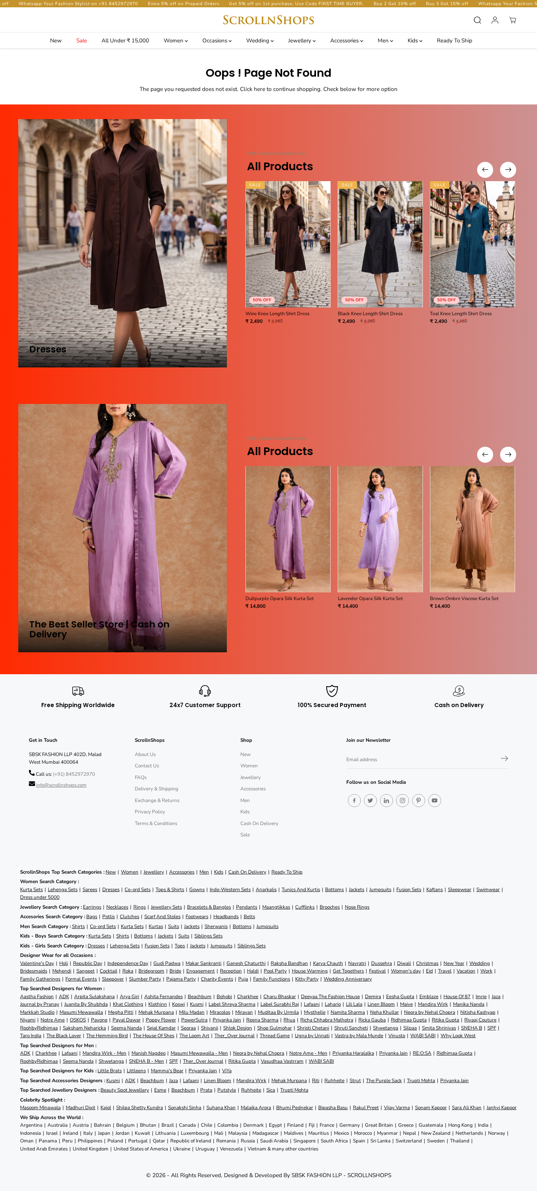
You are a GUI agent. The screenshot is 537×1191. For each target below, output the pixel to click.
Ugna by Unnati (312, 1035)
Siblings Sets (208, 935)
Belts (249, 916)
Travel (445, 970)
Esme (160, 1090)
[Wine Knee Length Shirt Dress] (288, 244)
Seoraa (188, 1027)
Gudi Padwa (166, 963)
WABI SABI (422, 1035)
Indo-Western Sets (230, 889)
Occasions (215, 40)
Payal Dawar (127, 1019)
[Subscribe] (504, 760)
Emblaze (428, 996)
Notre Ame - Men (308, 1053)
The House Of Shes (153, 1035)
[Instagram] (403, 801)
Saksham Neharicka (84, 1027)
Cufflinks (305, 907)
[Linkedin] (386, 801)
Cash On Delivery (259, 823)
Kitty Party (307, 979)
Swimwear (488, 889)
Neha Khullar (384, 1012)
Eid (429, 970)
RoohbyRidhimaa (39, 1027)
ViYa (227, 1070)
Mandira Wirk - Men (104, 1053)
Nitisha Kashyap (477, 1012)
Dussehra (381, 963)
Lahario (333, 1004)
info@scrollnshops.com (61, 785)
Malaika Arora (256, 1107)
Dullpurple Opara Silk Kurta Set (279, 598)
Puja (243, 979)
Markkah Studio (37, 1012)
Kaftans (434, 889)
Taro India (30, 1035)
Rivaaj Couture (480, 1019)
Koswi (178, 1004)
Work (486, 970)
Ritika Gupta (445, 1019)
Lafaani (312, 1004)
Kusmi (196, 1004)
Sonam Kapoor (431, 1107)
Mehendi (61, 970)
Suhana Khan (221, 1107)
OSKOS (78, 1019)
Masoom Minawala (40, 1107)
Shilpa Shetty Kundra (139, 1107)
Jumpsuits (380, 889)
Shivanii (209, 1027)
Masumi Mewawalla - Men (199, 1053)
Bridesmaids (33, 970)
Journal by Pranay (39, 1004)
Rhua (289, 1019)
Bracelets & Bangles (209, 907)
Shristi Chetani (313, 1027)
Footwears (197, 916)
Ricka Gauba (372, 1019)
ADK (64, 996)
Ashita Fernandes (163, 996)
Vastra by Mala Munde (359, 1035)
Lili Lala (354, 1004)
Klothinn (157, 1004)
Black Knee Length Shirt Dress (370, 313)
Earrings (92, 907)
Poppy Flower (161, 1019)
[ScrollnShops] (268, 20)
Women (174, 40)
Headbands (226, 916)
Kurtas (156, 926)
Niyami (27, 1019)
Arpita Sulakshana (94, 996)
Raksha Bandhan (289, 963)
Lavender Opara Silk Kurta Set (370, 598)
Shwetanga (385, 1027)
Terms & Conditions (156, 823)
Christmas (427, 963)
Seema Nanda (126, 1027)
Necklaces (117, 907)
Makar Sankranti (203, 963)
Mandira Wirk (433, 1004)
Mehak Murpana (156, 1012)
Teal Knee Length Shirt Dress (461, 313)
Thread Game (275, 1035)
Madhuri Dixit (80, 1107)
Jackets (356, 889)
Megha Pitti (120, 1012)
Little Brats (110, 1070)
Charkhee (247, 996)
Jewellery (300, 40)
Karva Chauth (328, 963)
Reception (231, 970)
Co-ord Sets (138, 889)
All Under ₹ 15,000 (125, 40)
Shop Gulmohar (274, 1027)
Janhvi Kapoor (502, 1107)
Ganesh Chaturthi (246, 963)
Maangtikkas (276, 907)
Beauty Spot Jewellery (124, 1090)
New (56, 40)
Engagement (200, 970)
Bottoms (334, 889)
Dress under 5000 (40, 897)
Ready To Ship (454, 40)
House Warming (310, 970)
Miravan (244, 1012)
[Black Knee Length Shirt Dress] (380, 244)
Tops (180, 945)
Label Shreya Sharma (232, 1004)
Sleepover (113, 979)
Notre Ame (53, 1019)
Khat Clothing (128, 1004)
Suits (173, 926)
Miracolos (220, 1012)
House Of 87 (457, 996)
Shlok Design (237, 1027)
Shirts (78, 926)
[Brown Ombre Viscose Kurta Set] (472, 529)
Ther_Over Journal (234, 1035)
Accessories (345, 40)
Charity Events (217, 979)
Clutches (129, 916)
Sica (270, 1090)
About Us (145, 754)
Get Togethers (348, 970)
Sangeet (85, 970)
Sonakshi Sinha (184, 1107)
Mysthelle (314, 1012)
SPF (491, 1027)
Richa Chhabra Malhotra (326, 1019)
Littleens (136, 1070)
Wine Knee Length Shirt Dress (277, 313)
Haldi (253, 970)
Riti (315, 1080)
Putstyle (226, 1090)
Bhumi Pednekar (294, 1107)
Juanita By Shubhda (86, 1004)
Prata (206, 1090)
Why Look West (458, 1035)
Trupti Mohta (421, 1080)
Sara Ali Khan (466, 1107)
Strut (355, 1080)
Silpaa (410, 1027)
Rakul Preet (366, 1107)
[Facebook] (354, 801)
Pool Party (275, 970)
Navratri (357, 963)
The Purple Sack (384, 1080)
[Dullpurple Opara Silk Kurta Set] (288, 529)
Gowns (197, 889)
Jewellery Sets (166, 907)
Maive (406, 1004)
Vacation (466, 970)
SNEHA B (471, 1027)
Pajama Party (181, 979)
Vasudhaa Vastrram (282, 1061)
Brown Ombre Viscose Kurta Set (464, 598)
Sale (81, 40)
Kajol (105, 1107)
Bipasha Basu (333, 1107)
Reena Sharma (262, 1019)
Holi (63, 963)
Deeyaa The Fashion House (330, 996)
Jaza (496, 996)
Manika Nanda (468, 1004)
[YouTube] (435, 801)
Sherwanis (216, 926)
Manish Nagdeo (148, 1053)
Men (384, 40)
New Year (453, 963)
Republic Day (87, 963)
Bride (175, 970)
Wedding (258, 40)
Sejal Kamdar (161, 1027)
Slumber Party (145, 979)
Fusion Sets (408, 889)
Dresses (110, 889)
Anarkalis (266, 889)
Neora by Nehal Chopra (429, 1012)
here (259, 89)
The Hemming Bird (107, 1035)
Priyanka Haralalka (353, 1053)
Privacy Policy (150, 811)
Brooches (330, 907)
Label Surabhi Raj (279, 1004)
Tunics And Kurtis (301, 889)
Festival (377, 970)
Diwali (404, 963)
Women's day (406, 970)
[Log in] (495, 20)
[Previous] (485, 170)
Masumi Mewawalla (81, 1012)
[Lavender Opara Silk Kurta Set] (380, 529)
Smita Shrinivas (439, 1027)
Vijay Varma (397, 1107)
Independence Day (127, 963)
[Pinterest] (419, 801)
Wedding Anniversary (348, 979)
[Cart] (512, 20)
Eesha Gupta (400, 996)
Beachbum (200, 996)
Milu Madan (192, 1012)
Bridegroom (151, 970)
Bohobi (224, 996)
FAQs (140, 777)
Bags (91, 916)
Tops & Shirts (170, 889)
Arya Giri (129, 996)
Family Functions (271, 979)
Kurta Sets (31, 889)
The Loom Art (194, 1035)
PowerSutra (194, 1019)
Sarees (90, 889)
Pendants (246, 907)
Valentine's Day (37, 963)
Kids (413, 40)
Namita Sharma (348, 1012)
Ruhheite (334, 1080)
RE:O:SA (422, 1053)
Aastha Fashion (37, 996)
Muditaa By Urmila (278, 1012)
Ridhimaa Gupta (409, 1019)
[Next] (508, 170)
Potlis (108, 916)
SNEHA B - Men (146, 1061)
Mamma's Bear (167, 1070)
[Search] (477, 20)
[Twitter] (370, 801)
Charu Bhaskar (279, 996)
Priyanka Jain (227, 1019)
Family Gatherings (40, 979)
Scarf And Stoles (162, 916)
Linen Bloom (381, 1004)
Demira (373, 996)
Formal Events (81, 979)
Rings (139, 907)
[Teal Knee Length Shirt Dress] (472, 244)
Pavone (99, 1019)
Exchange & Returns (157, 800)
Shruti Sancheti (351, 1027)
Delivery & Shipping (156, 788)
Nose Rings (357, 907)
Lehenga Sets (62, 889)
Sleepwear (459, 889)
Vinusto (396, 1035)
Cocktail (108, 970)
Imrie (481, 996)
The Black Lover (63, 1035)
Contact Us (147, 765)
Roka (127, 970)
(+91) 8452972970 (74, 774)
